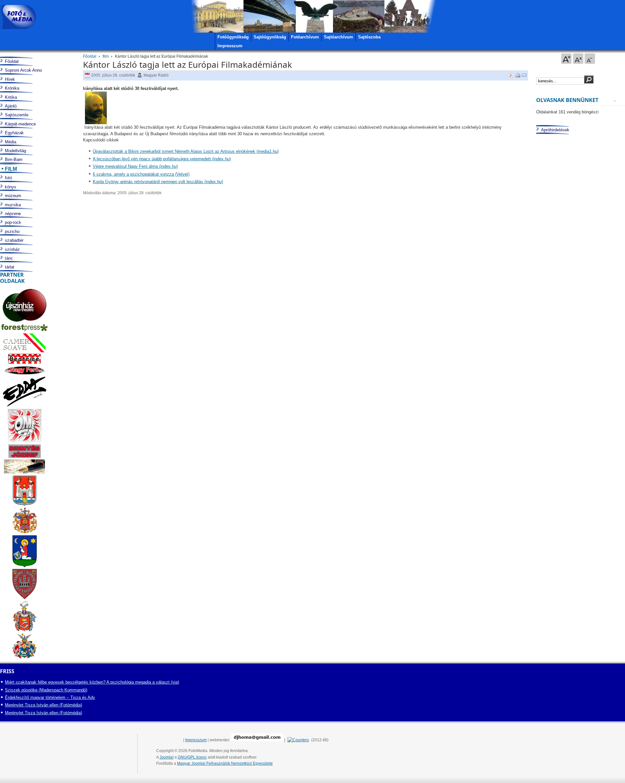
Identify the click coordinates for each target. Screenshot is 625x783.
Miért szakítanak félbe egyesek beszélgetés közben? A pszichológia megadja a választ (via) (92, 682)
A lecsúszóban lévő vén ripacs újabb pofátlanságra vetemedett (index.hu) (162, 158)
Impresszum (196, 740)
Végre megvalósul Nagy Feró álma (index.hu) (135, 166)
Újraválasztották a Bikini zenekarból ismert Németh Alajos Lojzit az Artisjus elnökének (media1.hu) (186, 151)
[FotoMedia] (18, 17)
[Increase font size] (566, 58)
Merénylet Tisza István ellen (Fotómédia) (43, 705)
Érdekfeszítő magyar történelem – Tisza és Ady (50, 697)
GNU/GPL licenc (192, 757)
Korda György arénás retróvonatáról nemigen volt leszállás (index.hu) (158, 181)
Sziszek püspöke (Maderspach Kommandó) (46, 690)
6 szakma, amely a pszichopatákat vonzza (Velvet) (141, 174)
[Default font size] (578, 58)
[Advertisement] (576, 390)
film (106, 56)
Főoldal (89, 56)
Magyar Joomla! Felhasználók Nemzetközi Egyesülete (225, 763)
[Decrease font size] (590, 58)
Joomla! (167, 757)
